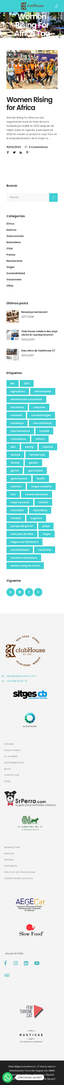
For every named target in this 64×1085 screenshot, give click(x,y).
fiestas (15, 462)
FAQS (7, 781)
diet (13, 447)
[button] (7, 1077)
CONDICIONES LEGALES (18, 878)
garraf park (35, 470)
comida (44, 431)
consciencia (18, 439)
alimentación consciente (26, 399)
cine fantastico (20, 431)
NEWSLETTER (12, 847)
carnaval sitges (41, 415)
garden (33, 462)
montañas (17, 510)
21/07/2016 (27, 317)
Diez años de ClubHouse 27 (38, 350)
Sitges (10, 267)
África (10, 223)
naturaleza (40, 510)
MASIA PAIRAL (12, 750)
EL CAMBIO (11, 756)
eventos (48, 447)
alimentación (42, 391)
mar (13, 494)
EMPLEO (9, 853)
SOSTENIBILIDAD (14, 762)
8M (13, 383)
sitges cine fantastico (24, 542)
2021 (27, 383)
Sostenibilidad (15, 273)
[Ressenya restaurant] (12, 316)
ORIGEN (9, 744)
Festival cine (37, 454)
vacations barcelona (24, 557)
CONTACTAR (11, 775)
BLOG (7, 768)
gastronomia (19, 478)
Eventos (11, 230)
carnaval (16, 415)
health (41, 478)
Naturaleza (13, 242)
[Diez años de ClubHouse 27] (12, 355)
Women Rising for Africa (29, 103)
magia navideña (41, 486)
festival (15, 454)
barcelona (17, 407)
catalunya (17, 423)
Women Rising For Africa (25, 565)
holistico (16, 486)
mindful (43, 502)
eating (29, 447)
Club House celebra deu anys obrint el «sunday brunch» (39, 333)
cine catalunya (42, 423)
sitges (47, 534)
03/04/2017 (28, 339)
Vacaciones (14, 279)
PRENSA (9, 859)
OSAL (9, 248)
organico (36, 518)
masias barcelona (36, 494)
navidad (16, 518)
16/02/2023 (13, 147)
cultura (40, 439)
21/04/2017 (27, 355)
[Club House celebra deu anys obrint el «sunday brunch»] (12, 336)
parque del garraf (22, 526)
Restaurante (14, 261)
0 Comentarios (38, 147)
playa (45, 526)
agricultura (18, 391)
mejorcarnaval (20, 502)
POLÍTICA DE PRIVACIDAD (19, 872)
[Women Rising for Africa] (32, 69)
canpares (39, 407)
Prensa (10, 254)
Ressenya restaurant (34, 312)
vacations (44, 550)
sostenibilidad (20, 550)
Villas (9, 285)
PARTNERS (10, 866)
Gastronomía (15, 236)
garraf (15, 470)
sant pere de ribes (22, 534)
